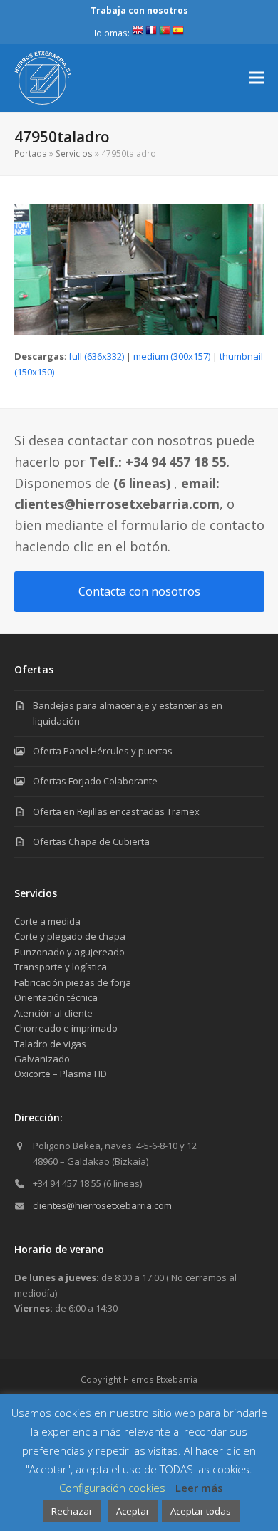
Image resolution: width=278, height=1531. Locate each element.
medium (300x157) (171, 356)
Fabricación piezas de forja (72, 982)
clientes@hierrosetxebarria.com (102, 1205)
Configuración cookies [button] (112, 1487)
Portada (30, 153)
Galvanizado (42, 1058)
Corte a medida (47, 921)
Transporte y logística (60, 966)
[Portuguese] (164, 33)
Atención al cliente (53, 1013)
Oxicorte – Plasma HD (60, 1073)
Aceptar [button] (133, 1511)
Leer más (199, 1487)
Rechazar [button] (72, 1511)
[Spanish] (178, 33)
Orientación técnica (56, 997)
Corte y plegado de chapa (69, 936)
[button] (256, 78)
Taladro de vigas (50, 1043)
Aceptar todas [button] (200, 1511)
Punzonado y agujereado (69, 951)
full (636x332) (96, 356)
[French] (151, 33)
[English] (137, 33)
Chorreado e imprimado (66, 1028)
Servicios (74, 153)
